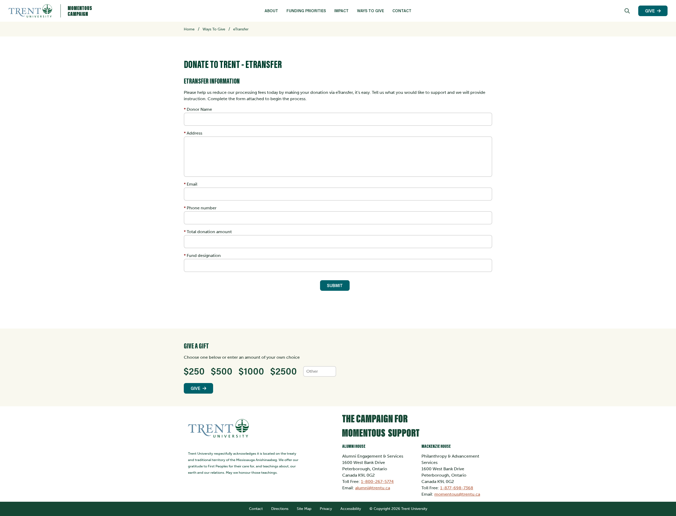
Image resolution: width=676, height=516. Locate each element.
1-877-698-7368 (456, 487)
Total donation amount (209, 231)
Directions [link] (279, 508)
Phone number (202, 207)
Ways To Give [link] (214, 29)
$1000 (251, 371)
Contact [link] (401, 10)
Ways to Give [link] (370, 10)
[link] (627, 11)
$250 (194, 371)
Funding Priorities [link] (306, 10)
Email (192, 184)
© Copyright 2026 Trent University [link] (398, 508)
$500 (221, 371)
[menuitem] (271, 11)
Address (194, 133)
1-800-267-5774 (377, 481)
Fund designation (204, 255)
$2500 (283, 371)
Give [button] (195, 388)
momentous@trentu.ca (457, 494)
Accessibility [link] (350, 508)
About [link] (271, 10)
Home (189, 29)
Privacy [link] (326, 508)
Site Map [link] (304, 508)
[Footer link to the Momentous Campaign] (417, 428)
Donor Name (199, 109)
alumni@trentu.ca (372, 487)
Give (650, 10)
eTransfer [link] (240, 29)
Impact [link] (341, 10)
